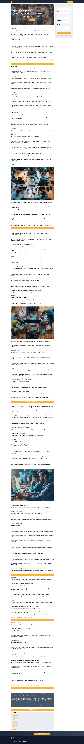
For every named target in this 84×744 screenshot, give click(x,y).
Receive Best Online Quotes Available (32, 228)
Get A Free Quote (32, 709)
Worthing (15, 723)
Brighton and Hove (29, 685)
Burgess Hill (13, 685)
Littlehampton (15, 725)
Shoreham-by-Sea (36, 685)
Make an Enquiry (42, 733)
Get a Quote (32, 19)
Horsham (15, 719)
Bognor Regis (15, 726)
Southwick (23, 685)
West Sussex (15, 720)
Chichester (15, 727)
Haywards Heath (18, 685)
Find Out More (32, 574)
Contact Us (70, 1)
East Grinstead (16, 724)
